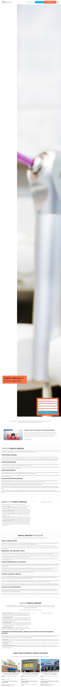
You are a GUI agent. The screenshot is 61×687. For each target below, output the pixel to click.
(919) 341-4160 (46, 679)
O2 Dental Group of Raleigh (50, 674)
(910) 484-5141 (26, 679)
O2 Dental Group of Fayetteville (30, 674)
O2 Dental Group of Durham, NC (11, 674)
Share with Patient (28, 439)
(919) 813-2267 (7, 679)
